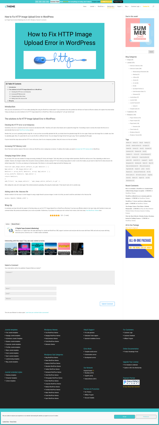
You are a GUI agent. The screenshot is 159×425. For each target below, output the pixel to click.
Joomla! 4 (132, 100)
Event (144, 151)
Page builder (129, 168)
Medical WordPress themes (52, 387)
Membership (110, 6)
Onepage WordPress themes (52, 335)
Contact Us (146, 6)
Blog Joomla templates (12, 362)
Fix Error (136, 154)
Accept (124, 416)
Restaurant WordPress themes (53, 372)
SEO (148, 171)
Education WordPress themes (53, 366)
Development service (90, 357)
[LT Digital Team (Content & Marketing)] (10, 230)
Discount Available (89, 398)
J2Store (135, 77)
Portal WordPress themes (52, 341)
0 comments (43, 20)
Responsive (129, 171)
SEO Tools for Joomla (141, 174)
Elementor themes (50, 344)
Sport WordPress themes (52, 398)
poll (142, 168)
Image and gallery (144, 157)
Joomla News (133, 97)
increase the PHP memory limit (84, 149)
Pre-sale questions (89, 332)
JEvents (135, 80)
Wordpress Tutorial (35, 20)
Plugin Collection (134, 117)
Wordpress (130, 115)
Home (84, 6)
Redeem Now (118, 2)
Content (128, 148)
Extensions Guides (134, 68)
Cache (128, 145)
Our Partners (88, 392)
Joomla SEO (136, 160)
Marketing (138, 163)
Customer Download (129, 335)
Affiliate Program (89, 395)
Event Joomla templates (12, 353)
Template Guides (134, 108)
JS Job (134, 83)
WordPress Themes (131, 193)
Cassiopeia (146, 145)
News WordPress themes (52, 360)
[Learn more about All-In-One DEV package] (140, 257)
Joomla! (92, 6)
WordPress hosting (24, 130)
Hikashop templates (11, 375)
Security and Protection (139, 171)
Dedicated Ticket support (91, 335)
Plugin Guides (133, 123)
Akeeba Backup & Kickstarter (139, 71)
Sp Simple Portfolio (137, 88)
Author (8, 224)
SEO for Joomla (130, 174)
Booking (147, 142)
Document (148, 148)
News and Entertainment (132, 166)
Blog (126, 6)
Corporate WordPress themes (53, 384)
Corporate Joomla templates (13, 344)
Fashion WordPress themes (52, 369)
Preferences (146, 416)
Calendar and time (136, 145)
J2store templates (11, 381)
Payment (137, 168)
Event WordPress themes (52, 395)
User (147, 177)
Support (119, 6)
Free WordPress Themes (92, 210)
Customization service (90, 354)
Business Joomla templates (13, 341)
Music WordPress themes (52, 392)
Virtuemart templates (11, 378)
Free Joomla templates (12, 332)
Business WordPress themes (52, 363)
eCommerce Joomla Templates (14, 338)
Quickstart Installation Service (92, 338)
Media (145, 163)
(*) (93, 370)
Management (129, 163)
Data (142, 148)
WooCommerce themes (51, 338)
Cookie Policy (6, 421)
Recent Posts (15, 224)
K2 (133, 86)
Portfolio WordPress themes (52, 389)
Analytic (128, 142)
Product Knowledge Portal (131, 351)
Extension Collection (135, 65)
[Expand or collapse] (113, 83)
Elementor (135, 126)
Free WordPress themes (51, 332)
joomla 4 (129, 160)
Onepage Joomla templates (13, 335)
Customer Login (135, 6)
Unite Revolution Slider (138, 91)
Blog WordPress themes (51, 357)
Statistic (134, 177)
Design (129, 60)
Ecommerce (129, 151)
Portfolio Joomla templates (13, 347)
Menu (151, 163)
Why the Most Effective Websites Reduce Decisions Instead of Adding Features (139, 211)
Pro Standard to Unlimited (131, 365)
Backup (135, 142)
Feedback (129, 154)
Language (144, 160)
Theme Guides (133, 129)
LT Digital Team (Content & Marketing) (14, 20)
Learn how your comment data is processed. (37, 312)
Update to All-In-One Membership (132, 368)
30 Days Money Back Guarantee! (131, 387)
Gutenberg (135, 157)
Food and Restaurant (146, 154)
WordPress (101, 6)
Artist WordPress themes (52, 381)
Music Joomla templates (12, 350)
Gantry (134, 106)
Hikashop (135, 74)
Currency (135, 148)
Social (128, 177)
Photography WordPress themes (53, 378)
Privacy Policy (13, 421)
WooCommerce (130, 180)
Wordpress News (134, 132)
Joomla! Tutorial (134, 103)
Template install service (91, 351)
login (150, 160)
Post (148, 168)
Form (128, 157)
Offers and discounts (145, 166)
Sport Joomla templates (12, 356)
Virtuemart (135, 94)
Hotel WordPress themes (52, 375)
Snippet (150, 174)
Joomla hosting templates (12, 359)
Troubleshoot (130, 112)
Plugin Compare (134, 120)
